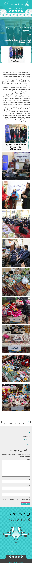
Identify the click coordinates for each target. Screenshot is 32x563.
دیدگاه (28, 459)
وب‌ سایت (28, 491)
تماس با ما (10, 552)
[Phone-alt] (13, 11)
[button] (1, 7)
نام (29, 479)
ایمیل (28, 485)
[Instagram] (16, 11)
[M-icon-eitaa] (19, 11)
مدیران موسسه (20, 552)
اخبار (27, 445)
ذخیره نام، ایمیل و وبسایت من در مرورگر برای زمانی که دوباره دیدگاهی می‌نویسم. (16, 500)
